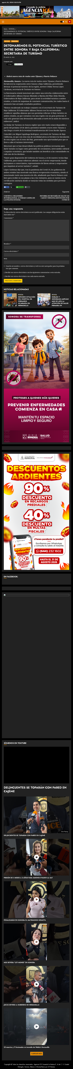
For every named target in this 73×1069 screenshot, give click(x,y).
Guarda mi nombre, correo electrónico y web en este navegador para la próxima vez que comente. (35, 267)
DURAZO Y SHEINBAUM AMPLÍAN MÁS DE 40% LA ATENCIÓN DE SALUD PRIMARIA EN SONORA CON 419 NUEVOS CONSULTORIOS (60, 304)
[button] (3, 22)
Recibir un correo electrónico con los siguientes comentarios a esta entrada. (32, 272)
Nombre (7, 244)
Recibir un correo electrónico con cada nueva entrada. (25, 276)
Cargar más (36, 1054)
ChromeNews (40, 1067)
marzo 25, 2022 (10, 57)
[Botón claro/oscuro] (62, 22)
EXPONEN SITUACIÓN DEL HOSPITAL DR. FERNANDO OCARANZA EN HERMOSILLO (26, 301)
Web (5, 259)
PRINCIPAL (15, 41)
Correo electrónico (11, 251)
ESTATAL (7, 41)
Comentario (8, 218)
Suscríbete (69, 21)
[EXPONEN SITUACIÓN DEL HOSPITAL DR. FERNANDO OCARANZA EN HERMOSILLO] (10, 299)
